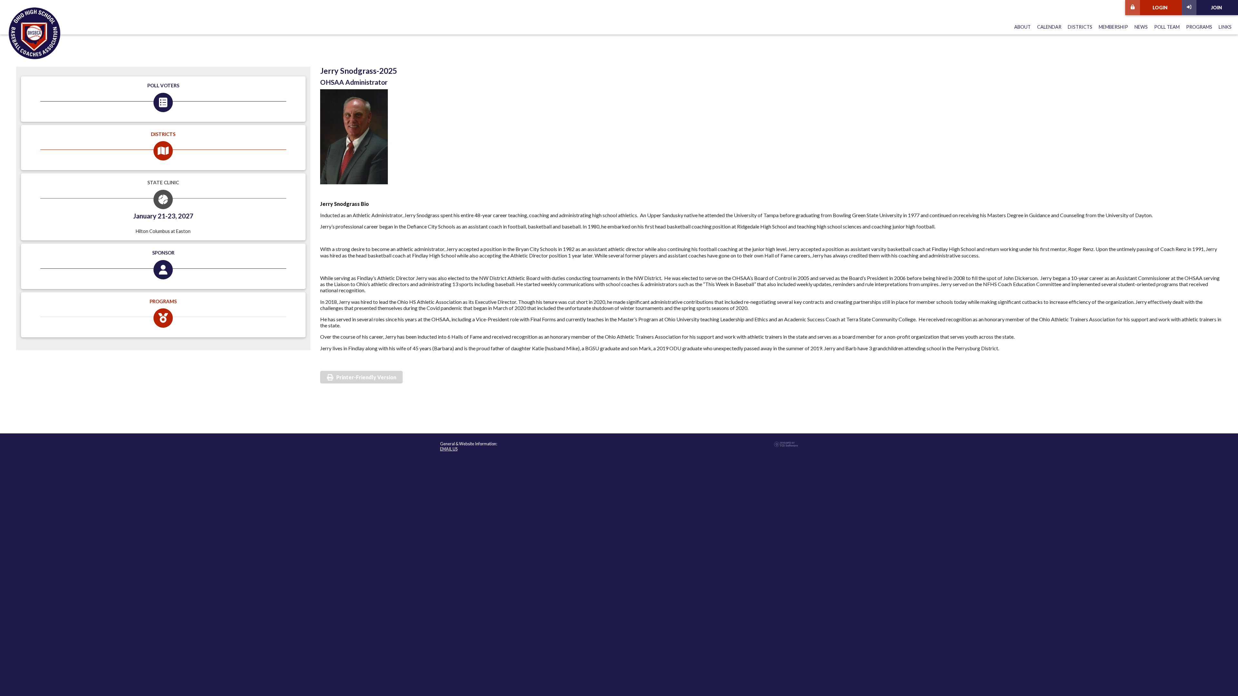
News (1141, 27)
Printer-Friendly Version (366, 377)
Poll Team (1167, 27)
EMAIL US (448, 448)
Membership (1113, 27)
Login (1160, 7)
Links (1225, 27)
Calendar (1049, 27)
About (1022, 27)
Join (1216, 7)
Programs (1199, 27)
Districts (1080, 27)
